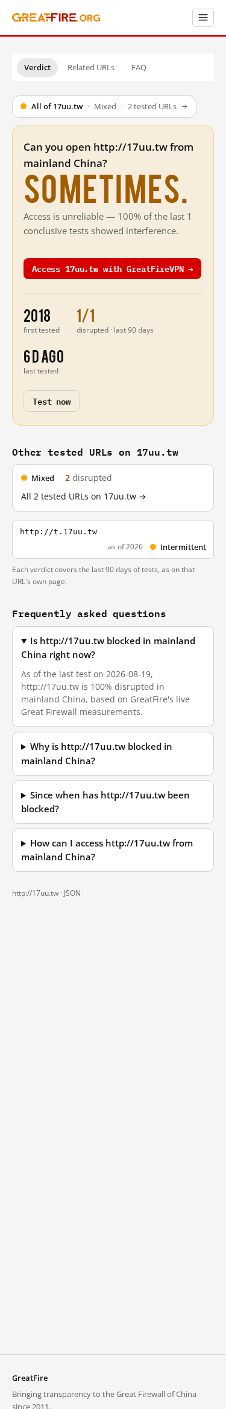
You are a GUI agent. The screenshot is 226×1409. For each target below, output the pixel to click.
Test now (52, 401)
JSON (72, 893)
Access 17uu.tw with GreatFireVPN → (112, 268)
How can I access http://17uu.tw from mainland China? (107, 850)
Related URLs (91, 67)
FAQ (138, 67)
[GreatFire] (56, 17)
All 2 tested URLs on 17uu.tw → (83, 496)
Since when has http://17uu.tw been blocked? (105, 802)
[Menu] (203, 17)
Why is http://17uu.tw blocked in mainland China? (96, 753)
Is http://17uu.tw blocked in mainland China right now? (108, 647)
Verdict (37, 67)
